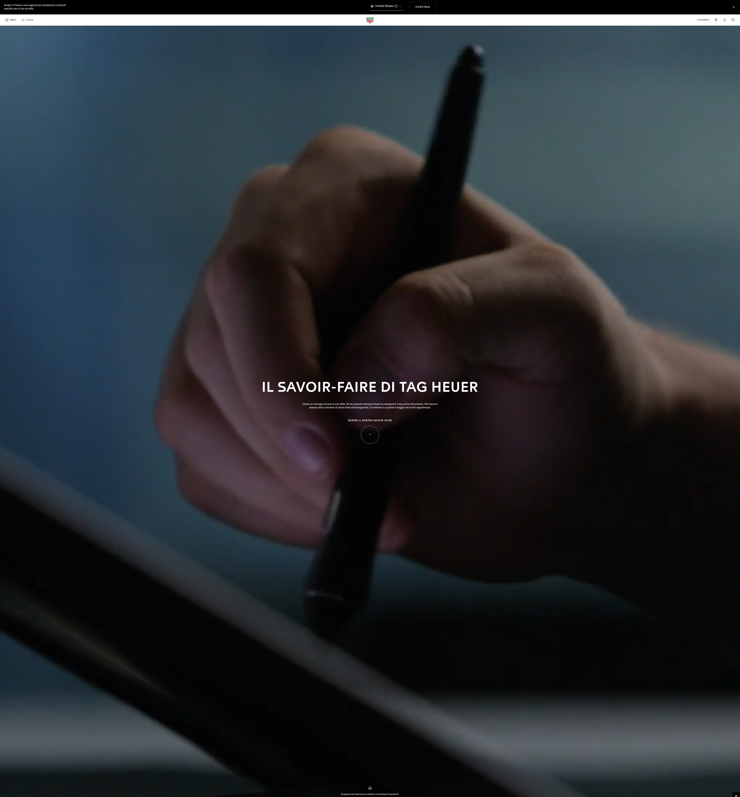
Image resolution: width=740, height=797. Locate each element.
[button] (725, 20)
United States (384, 6)
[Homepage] (370, 20)
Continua (425, 7)
